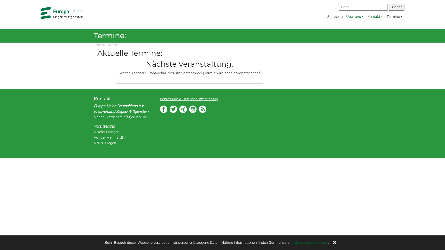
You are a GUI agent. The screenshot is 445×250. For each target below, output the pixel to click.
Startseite (335, 16)
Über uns (353, 16)
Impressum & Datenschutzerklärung (189, 99)
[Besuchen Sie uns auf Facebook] (163, 109)
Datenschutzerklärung (309, 242)
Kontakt (373, 16)
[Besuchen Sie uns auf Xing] (183, 109)
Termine (393, 16)
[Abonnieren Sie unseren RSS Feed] (202, 109)
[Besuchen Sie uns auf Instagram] (193, 109)
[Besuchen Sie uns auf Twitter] (173, 109)
